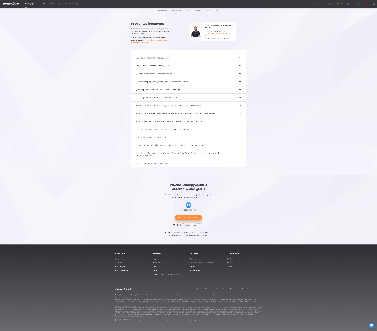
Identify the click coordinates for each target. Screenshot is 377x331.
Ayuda (155, 270)
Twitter (229, 267)
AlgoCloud (43, 4)
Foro (154, 267)
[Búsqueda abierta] (374, 4)
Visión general (162, 11)
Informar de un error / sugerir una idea (166, 274)
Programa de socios (197, 270)
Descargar (197, 11)
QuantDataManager (72, 4)
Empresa (330, 4)
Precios (187, 11)
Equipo (192, 267)
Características (176, 11)
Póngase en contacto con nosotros (202, 263)
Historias (208, 11)
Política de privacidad (235, 289)
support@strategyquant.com (216, 33)
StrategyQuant (30, 4)
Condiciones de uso (253, 289)
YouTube (230, 263)
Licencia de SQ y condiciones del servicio (211, 289)
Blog (154, 259)
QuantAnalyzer (56, 4)
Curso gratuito (318, 4)
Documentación (158, 263)
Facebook (230, 259)
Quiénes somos (195, 259)
